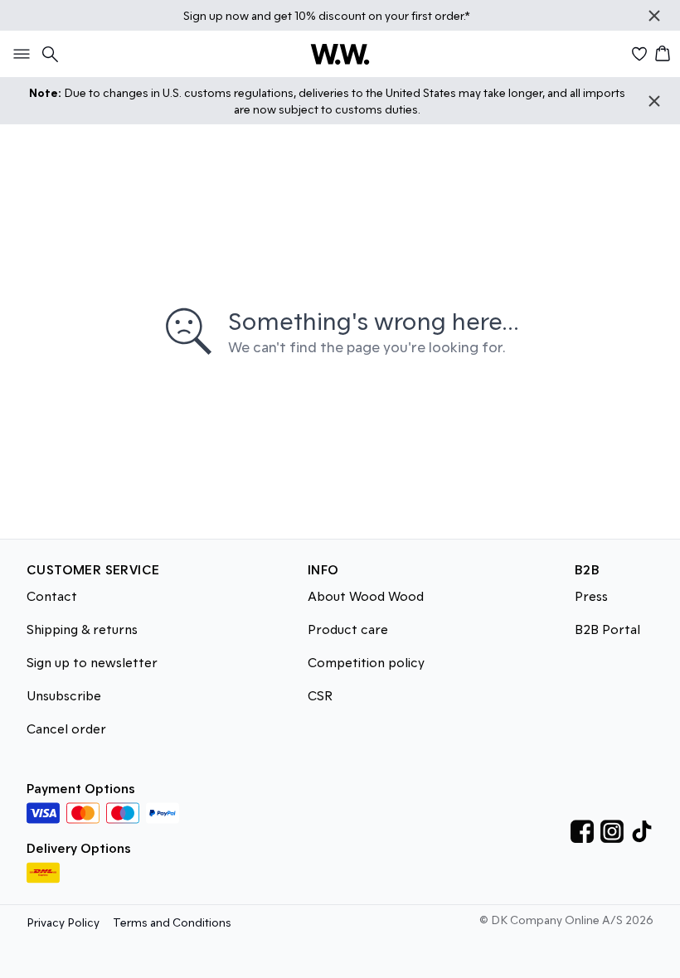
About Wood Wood (366, 595)
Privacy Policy (63, 922)
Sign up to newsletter (92, 662)
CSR (320, 695)
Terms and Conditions (172, 922)
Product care (348, 629)
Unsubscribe (64, 695)
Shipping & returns (82, 629)
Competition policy (366, 662)
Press (591, 595)
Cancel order (66, 728)
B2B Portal (607, 629)
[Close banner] (654, 15)
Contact (52, 595)
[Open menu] (18, 54)
